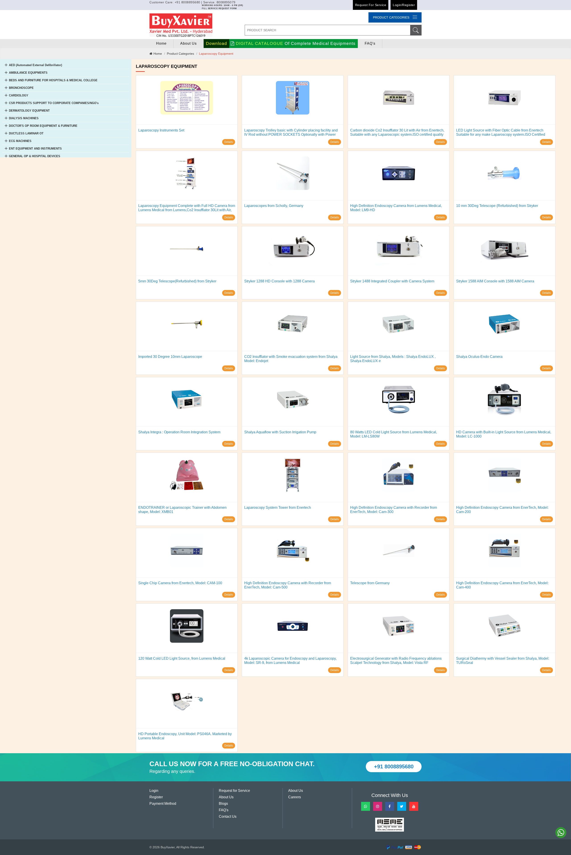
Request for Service (370, 5)
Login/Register (404, 5)
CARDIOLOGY (18, 95)
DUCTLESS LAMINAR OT (26, 133)
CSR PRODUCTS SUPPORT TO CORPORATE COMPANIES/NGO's (54, 103)
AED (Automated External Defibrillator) (35, 65)
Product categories (391, 17)
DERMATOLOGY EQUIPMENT (29, 110)
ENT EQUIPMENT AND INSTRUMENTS (35, 148)
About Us (188, 43)
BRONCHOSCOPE (21, 88)
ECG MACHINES (20, 141)
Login (153, 790)
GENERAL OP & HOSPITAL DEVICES (34, 156)
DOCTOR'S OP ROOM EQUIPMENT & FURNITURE (43, 125)
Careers (294, 797)
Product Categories (180, 53)
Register (156, 797)
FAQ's (370, 43)
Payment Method (162, 803)
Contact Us (227, 816)
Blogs (223, 803)
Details (228, 142)
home (161, 43)
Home (157, 53)
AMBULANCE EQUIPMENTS (28, 72)
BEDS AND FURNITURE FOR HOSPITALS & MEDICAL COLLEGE (53, 80)
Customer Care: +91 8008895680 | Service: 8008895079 (192, 2)
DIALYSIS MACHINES (24, 118)
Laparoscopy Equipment (216, 53)
